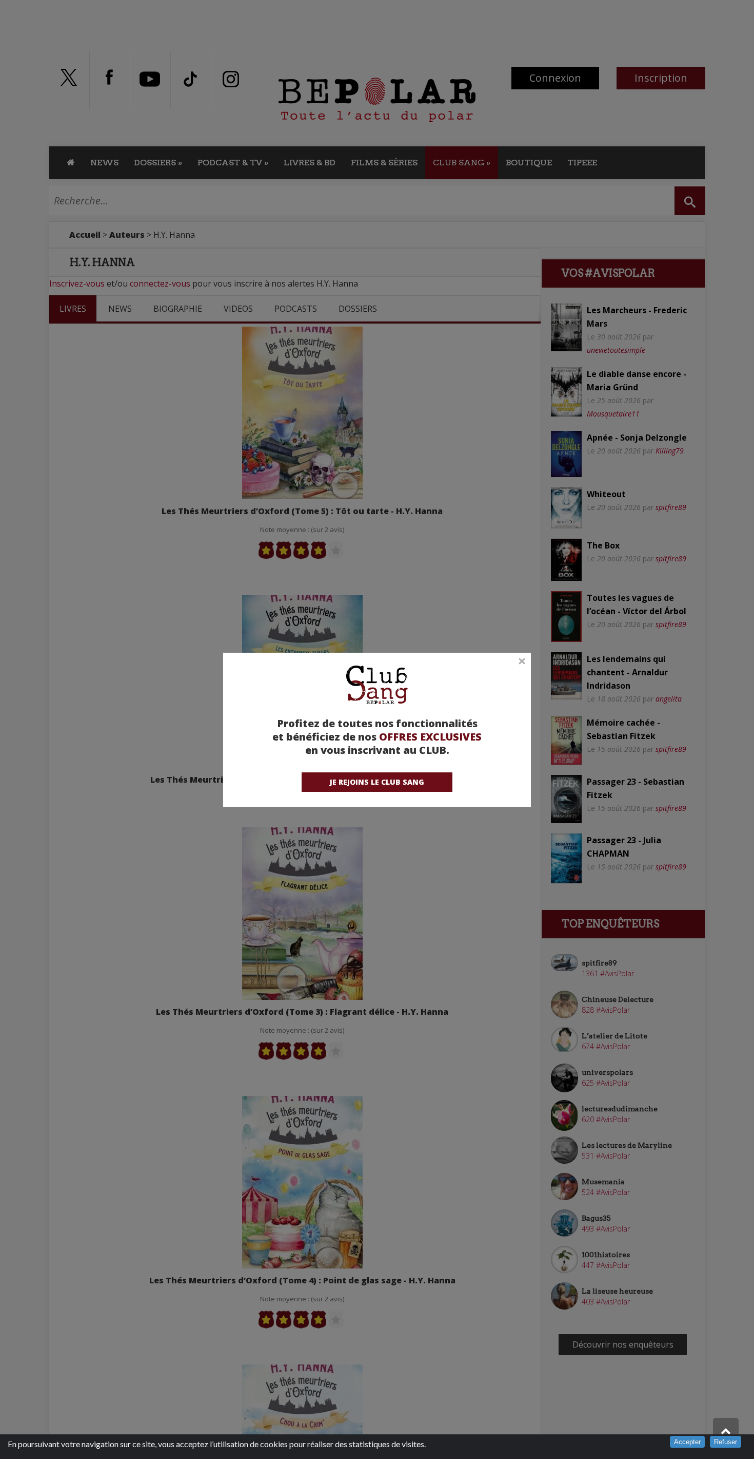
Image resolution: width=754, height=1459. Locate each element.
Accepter (687, 1442)
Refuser (725, 1442)
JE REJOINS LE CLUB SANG (377, 782)
